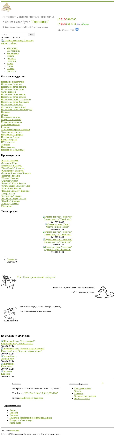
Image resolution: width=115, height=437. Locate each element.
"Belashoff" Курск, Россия (13, 183)
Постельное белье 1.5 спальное (16, 99)
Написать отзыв (82, 398)
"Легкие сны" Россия (11, 196)
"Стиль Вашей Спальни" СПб (15, 186)
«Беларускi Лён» (9, 163)
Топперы (5, 145)
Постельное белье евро (12, 104)
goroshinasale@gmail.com (31, 398)
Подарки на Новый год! (12, 150)
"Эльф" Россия (8, 193)
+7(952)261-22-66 (31, 393)
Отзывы (10, 68)
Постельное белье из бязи (13, 94)
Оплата (10, 56)
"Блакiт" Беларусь (9, 160)
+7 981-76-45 (66, 19)
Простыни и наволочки (12, 82)
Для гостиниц (13, 51)
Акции (10, 63)
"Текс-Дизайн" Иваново (12, 168)
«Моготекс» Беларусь (11, 166)
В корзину (28, 40)
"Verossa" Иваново (10, 178)
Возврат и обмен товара (21, 420)
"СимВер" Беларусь (10, 201)
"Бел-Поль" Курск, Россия (13, 198)
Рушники (5, 127)
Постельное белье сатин (12, 89)
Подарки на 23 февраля (12, 134)
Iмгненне (5, 374)
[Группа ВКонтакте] (77, 30)
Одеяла (4, 114)
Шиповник (6, 366)
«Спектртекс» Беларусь (12, 171)
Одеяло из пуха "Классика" (57, 249)
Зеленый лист (7, 359)
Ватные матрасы (9, 139)
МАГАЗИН (12, 48)
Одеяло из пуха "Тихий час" (57, 219)
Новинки (14, 415)
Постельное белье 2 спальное (15, 102)
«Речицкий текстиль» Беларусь (16, 173)
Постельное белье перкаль (13, 87)
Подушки (5, 112)
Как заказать (13, 53)
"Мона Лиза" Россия (11, 188)
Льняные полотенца (10, 124)
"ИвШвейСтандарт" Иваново (15, 191)
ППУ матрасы (8, 142)
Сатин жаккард (8, 92)
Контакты (11, 71)
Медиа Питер (14, 430)
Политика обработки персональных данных (31, 418)
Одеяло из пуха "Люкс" (57, 227)
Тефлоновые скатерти (11, 132)
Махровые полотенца (11, 122)
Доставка (11, 58)
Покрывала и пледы (10, 117)
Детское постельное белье (13, 107)
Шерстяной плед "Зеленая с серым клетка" (21, 351)
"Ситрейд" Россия (10, 203)
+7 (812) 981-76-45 (49, 393)
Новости (14, 413)
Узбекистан (6, 206)
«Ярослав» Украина (10, 176)
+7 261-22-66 (66, 24)
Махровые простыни (11, 119)
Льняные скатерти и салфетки (15, 129)
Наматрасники (8, 147)
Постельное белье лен (11, 84)
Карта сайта (15, 423)
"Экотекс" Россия (9, 181)
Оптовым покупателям (85, 396)
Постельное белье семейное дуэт (16, 109)
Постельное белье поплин (13, 97)
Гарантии (11, 61)
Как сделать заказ (82, 388)
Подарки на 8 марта (10, 137)
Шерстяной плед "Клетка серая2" (17, 343)
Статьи (10, 66)
